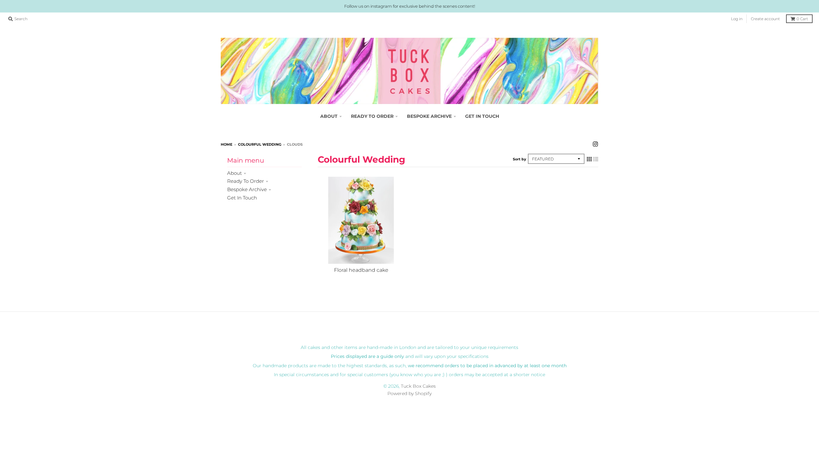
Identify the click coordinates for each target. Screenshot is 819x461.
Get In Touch (242, 198)
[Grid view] (589, 159)
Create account (765, 18)
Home (226, 144)
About (234, 173)
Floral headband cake (361, 270)
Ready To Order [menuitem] (372, 116)
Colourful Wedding (259, 144)
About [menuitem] (329, 116)
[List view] (595, 159)
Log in (737, 18)
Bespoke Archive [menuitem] (429, 116)
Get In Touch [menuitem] (482, 116)
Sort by (519, 159)
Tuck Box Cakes (418, 386)
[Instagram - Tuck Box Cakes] (595, 144)
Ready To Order (245, 181)
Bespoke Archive (247, 189)
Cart (802, 18)
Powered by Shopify (409, 393)
